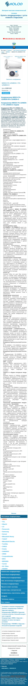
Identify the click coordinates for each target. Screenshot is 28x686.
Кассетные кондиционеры (10, 574)
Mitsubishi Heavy (8, 536)
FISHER (4, 569)
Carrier (4, 564)
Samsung (5, 531)
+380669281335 (12, 668)
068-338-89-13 (10, 38)
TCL (3, 521)
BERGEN (5, 561)
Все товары (5, 602)
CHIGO (4, 546)
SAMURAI (5, 551)
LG (3, 526)
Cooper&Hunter (7, 556)
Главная (9, 50)
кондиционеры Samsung (19, 677)
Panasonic (5, 529)
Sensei (4, 534)
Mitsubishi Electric (8, 541)
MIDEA (8, 52)
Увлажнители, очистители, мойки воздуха (13, 594)
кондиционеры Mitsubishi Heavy (18, 675)
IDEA (4, 559)
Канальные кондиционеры (10, 571)
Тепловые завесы (7, 599)
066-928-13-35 (20, 38)
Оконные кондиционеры (10, 584)
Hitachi (4, 524)
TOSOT (4, 539)
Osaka (4, 549)
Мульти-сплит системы (9, 587)
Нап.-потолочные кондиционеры (13, 580)
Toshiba (5, 544)
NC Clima (5, 566)
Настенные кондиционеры (10, 516)
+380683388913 (4, 668)
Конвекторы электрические (11, 590)
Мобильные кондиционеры (11, 577)
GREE (4, 554)
